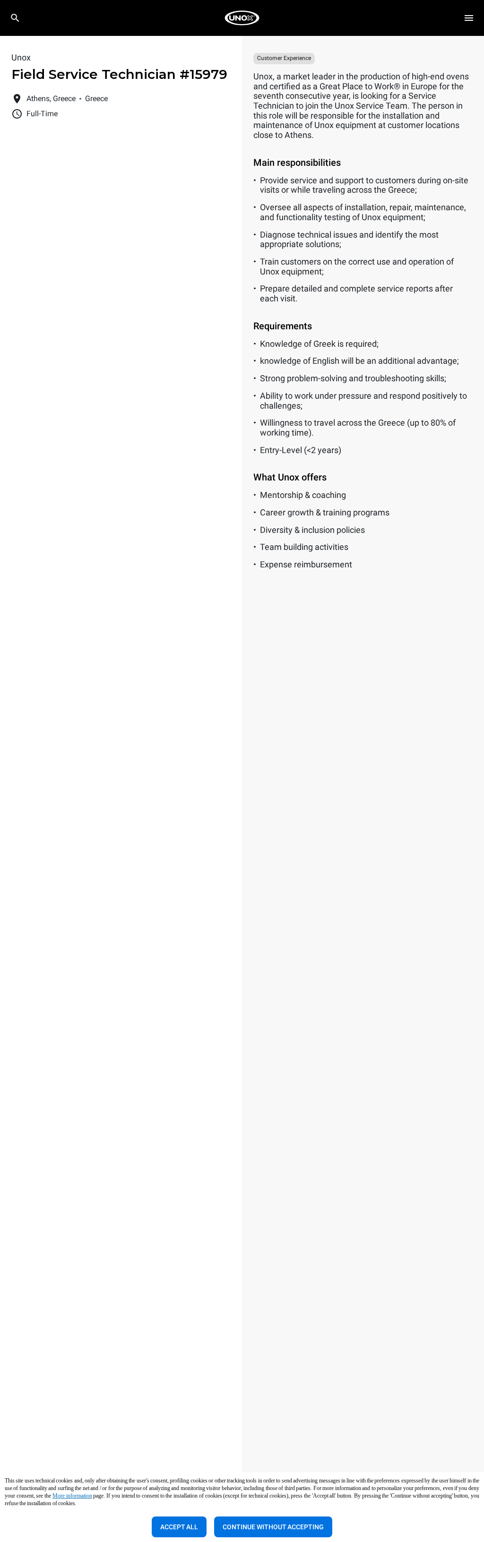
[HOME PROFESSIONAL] (242, 18)
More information (72, 1495)
